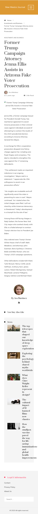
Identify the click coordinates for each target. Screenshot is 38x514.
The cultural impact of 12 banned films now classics (26, 409)
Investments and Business (14, 37)
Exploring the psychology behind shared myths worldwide (28, 362)
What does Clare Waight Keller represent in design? (27, 385)
